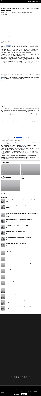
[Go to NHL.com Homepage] (2, 1)
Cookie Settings (16, 394)
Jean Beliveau (23, 145)
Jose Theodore (19, 137)
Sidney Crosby (8, 45)
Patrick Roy (15, 65)
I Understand (24, 394)
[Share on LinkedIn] (6, 42)
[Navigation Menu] (39, 1)
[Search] (4, 1)
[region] (20, 390)
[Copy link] (8, 42)
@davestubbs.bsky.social (11, 38)
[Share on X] (4, 42)
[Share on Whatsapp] (2, 42)
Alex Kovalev (3, 78)
